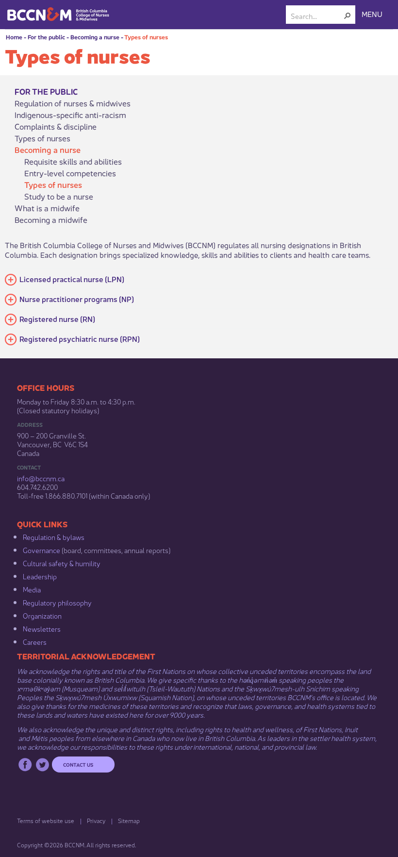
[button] (347, 15)
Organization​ (42, 615)
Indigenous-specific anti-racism (70, 114)
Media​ (32, 589)
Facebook (25, 764)
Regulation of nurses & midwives (73, 103)
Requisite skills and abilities (73, 161)
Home (14, 36)
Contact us (78, 764)
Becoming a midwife (51, 219)
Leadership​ (40, 576)
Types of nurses (146, 36)
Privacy (96, 820)
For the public (46, 36)
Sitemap (129, 820)
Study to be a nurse (58, 196)
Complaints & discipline (56, 126)
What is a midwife (47, 208)
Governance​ (41, 549)
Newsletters (42, 628)
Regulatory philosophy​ (57, 602)
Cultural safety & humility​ (61, 562)
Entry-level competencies (70, 173)
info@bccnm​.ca (41, 477)
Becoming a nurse (94, 36)
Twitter (42, 764)
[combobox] (317, 15)
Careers (35, 641)
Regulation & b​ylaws (53, 536)
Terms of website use (45, 820)
